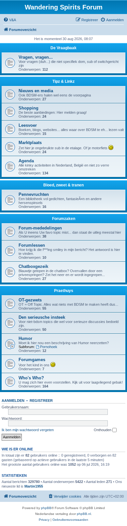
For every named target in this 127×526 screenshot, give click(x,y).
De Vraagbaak (63, 48)
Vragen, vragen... (36, 57)
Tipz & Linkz (63, 81)
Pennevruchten (34, 194)
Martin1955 (33, 486)
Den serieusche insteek (42, 317)
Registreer (41, 400)
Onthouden (103, 430)
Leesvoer (28, 125)
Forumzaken (63, 218)
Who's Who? (31, 377)
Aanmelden (13, 400)
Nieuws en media (36, 90)
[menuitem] (9, 20)
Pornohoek (48, 347)
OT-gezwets (30, 300)
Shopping (28, 108)
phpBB (46, 508)
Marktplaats (30, 142)
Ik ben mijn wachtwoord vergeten (28, 430)
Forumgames (32, 359)
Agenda (26, 160)
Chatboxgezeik (33, 266)
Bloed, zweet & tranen (63, 185)
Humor (25, 338)
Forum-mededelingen (40, 228)
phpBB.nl (84, 514)
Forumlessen (32, 245)
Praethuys (63, 290)
